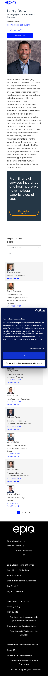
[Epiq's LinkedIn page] (24, 555)
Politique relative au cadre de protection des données (24, 619)
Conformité (12, 586)
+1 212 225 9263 (14, 426)
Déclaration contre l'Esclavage (21, 581)
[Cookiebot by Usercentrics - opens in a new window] (35, 310)
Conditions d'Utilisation (18, 570)
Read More (12, 278)
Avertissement (14, 575)
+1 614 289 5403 (14, 402)
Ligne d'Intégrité (15, 591)
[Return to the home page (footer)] (10, 3)
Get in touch (20, 35)
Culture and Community (18, 601)
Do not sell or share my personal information (24, 363)
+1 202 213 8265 (14, 454)
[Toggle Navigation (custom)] (41, 3)
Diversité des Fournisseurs (19, 655)
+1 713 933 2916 (14, 478)
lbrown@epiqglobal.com (18, 25)
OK (24, 356)
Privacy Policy (13, 606)
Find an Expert (14, 546)
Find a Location (14, 541)
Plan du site (12, 612)
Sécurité (11, 650)
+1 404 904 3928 (14, 306)
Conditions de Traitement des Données (24, 633)
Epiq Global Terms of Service (20, 565)
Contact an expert (24, 212)
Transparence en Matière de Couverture (24, 662)
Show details (35, 348)
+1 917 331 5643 (14, 30)
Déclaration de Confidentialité (21, 626)
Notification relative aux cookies (22, 645)
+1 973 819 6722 (14, 503)
